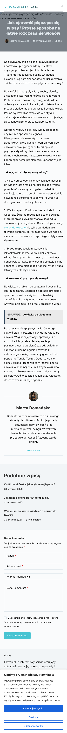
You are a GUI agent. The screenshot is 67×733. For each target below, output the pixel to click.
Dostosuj (33, 717)
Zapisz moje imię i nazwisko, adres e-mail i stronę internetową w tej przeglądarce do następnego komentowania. (31, 622)
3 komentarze (33, 519)
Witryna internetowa (18, 576)
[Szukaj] (62, 6)
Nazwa (11, 555)
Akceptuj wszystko (33, 708)
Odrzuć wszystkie (33, 726)
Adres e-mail (15, 566)
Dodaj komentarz (17, 587)
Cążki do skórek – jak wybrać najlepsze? (29, 484)
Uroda (58, 41)
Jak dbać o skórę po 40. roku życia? (26, 497)
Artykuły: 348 (33, 450)
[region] (33, 701)
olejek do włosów (15, 227)
